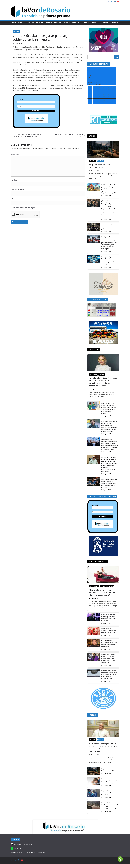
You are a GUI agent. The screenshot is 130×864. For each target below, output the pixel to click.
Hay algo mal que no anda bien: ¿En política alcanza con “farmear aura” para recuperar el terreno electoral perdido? (109, 261)
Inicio (14, 23)
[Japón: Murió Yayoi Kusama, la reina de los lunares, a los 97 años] (93, 632)
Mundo (86, 23)
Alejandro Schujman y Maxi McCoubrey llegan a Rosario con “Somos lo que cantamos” (102, 592)
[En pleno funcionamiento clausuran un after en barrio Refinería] (93, 794)
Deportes (57, 23)
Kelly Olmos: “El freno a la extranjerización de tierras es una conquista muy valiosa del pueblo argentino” (109, 483)
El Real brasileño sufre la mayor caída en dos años (67, 135)
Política (21, 23)
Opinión (49, 23)
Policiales (40, 23)
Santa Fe (105, 23)
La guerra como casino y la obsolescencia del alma (100, 166)
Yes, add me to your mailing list (24, 208)
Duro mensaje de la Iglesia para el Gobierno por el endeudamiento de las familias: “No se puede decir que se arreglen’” (103, 747)
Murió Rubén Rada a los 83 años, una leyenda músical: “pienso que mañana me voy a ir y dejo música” (108, 659)
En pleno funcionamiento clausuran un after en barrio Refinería (109, 793)
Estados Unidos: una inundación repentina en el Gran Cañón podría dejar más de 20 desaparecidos (109, 806)
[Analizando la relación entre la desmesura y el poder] (93, 228)
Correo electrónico (18, 189)
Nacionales (95, 23)
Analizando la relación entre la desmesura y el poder (108, 227)
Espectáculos (94, 586)
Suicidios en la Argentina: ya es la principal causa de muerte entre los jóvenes (109, 781)
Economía (30, 23)
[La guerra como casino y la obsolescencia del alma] (103, 149)
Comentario (16, 154)
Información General (71, 23)
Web (12, 198)
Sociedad (100, 161)
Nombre (20, 100)
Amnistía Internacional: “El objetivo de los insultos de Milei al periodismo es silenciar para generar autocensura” (103, 382)
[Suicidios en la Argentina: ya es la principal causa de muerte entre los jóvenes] (93, 782)
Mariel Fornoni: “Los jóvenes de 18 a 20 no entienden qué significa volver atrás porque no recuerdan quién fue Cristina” (108, 408)
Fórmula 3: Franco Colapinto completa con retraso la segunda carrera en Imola (27, 135)
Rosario (115, 23)
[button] (80, 23)
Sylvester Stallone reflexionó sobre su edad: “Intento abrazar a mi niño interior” (109, 644)
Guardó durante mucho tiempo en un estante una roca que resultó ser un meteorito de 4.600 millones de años (109, 675)
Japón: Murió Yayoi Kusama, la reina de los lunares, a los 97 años (108, 631)
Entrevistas (93, 374)
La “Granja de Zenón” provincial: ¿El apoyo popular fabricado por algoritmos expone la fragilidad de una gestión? (109, 189)
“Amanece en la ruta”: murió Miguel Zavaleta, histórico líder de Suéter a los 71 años (109, 618)
